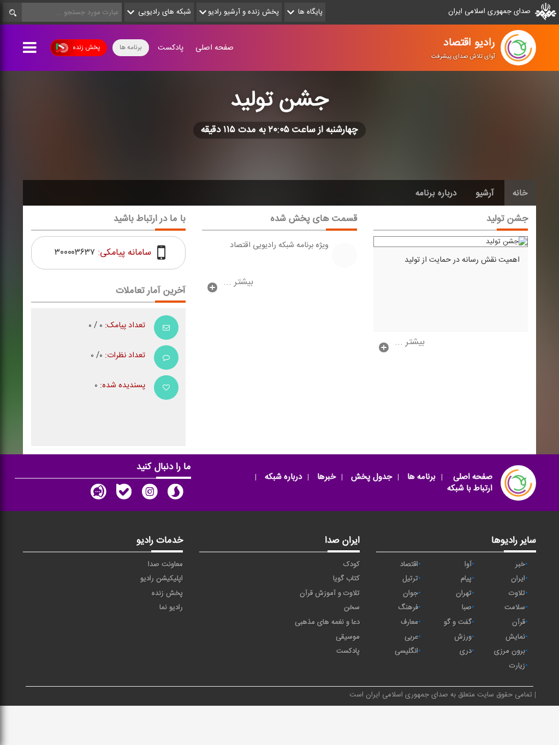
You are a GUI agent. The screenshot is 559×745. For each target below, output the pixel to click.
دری (466, 651)
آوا (468, 564)
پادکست (170, 48)
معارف (409, 622)
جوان (410, 593)
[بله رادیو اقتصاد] (123, 494)
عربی (411, 637)
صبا (467, 608)
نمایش (515, 637)
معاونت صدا (165, 564)
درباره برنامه (436, 193)
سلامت (514, 608)
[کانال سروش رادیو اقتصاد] (175, 494)
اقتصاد (409, 564)
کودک (351, 564)
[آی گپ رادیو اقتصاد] (98, 494)
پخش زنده (86, 47)
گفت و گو (458, 622)
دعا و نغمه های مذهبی (327, 622)
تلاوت (517, 593)
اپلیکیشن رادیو (161, 579)
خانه (520, 193)
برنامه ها (131, 47)
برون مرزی (509, 651)
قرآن (518, 622)
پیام (466, 579)
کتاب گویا (346, 579)
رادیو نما (171, 608)
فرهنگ (408, 608)
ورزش (463, 637)
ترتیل (410, 579)
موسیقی (348, 637)
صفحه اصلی (214, 48)
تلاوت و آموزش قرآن (330, 593)
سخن (352, 608)
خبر (520, 564)
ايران (518, 579)
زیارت (517, 666)
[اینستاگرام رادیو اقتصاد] (149, 494)
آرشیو (484, 193)
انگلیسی (406, 651)
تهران (464, 593)
